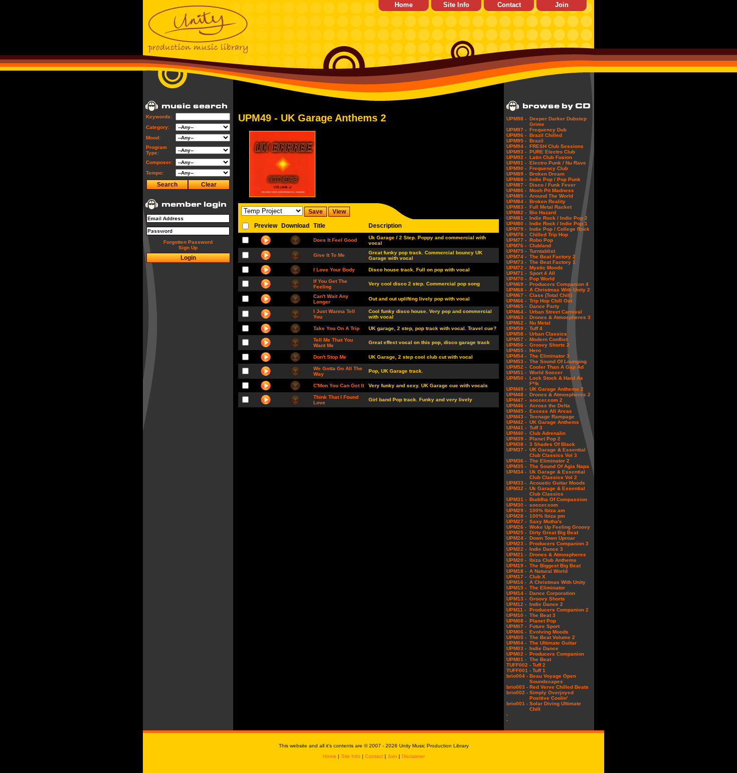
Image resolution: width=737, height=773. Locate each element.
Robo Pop (541, 240)
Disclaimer (413, 756)
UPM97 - (516, 129)
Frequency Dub (548, 129)
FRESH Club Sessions (556, 146)
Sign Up (188, 247)
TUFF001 (517, 670)
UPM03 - (516, 648)
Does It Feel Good (335, 240)
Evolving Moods (549, 632)
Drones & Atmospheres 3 (560, 317)
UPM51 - (516, 372)
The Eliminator (547, 587)
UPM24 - (516, 538)
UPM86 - (516, 190)
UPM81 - (516, 218)
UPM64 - (516, 312)
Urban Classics (548, 334)
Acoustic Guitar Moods (557, 483)
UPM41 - (516, 427)
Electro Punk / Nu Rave (557, 163)
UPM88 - (516, 179)
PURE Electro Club (552, 151)
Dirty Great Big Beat (553, 532)
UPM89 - (516, 174)
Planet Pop (542, 621)
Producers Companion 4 (559, 284)
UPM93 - (516, 151)
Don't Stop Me (329, 357)
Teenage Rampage (552, 416)
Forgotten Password (188, 242)
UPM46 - (516, 405)
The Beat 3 (542, 615)
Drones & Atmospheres (557, 554)
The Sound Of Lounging (558, 361)
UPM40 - (516, 433)
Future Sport (544, 626)
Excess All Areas (550, 411)
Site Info (456, 5)
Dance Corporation (552, 593)
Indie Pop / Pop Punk (555, 179)
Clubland (540, 245)
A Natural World (548, 571)
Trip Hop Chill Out (550, 300)
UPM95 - (516, 140)
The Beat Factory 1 (552, 262)
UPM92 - (516, 157)
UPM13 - (516, 598)
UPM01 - (516, 659)
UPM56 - (516, 345)
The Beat (540, 659)
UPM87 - (516, 185)
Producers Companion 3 (559, 543)
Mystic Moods (546, 267)
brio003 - (517, 687)
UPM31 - (516, 499)
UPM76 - (516, 245)
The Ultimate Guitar (553, 643)
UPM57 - (516, 339)
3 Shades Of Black (552, 444)
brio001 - (517, 703)
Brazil (536, 140)
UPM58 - (516, 334)
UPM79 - (516, 229)
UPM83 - (516, 207)
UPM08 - (516, 621)
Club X (537, 576)
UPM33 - (516, 483)
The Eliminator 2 (549, 460)
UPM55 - (516, 350)
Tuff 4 (535, 328)
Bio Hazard (542, 212)
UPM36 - (516, 460)
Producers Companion (556, 654)
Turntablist (542, 251)
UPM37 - (516, 449)
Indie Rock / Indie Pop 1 (558, 223)
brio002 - (517, 692)
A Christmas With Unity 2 (559, 289)
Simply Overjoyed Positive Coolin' (551, 695)
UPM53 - (516, 361)
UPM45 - (516, 411)
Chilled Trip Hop (548, 234)
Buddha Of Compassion (558, 499)
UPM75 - (516, 251)
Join (562, 5)
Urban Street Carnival (555, 312)
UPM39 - (516, 438)
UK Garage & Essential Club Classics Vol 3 (557, 452)
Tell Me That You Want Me (333, 342)
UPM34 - (516, 472)
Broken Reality (547, 201)
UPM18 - (516, 571)
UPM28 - (516, 516)
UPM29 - (516, 510)
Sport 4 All (542, 273)
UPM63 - (516, 317)
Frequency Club (548, 168)
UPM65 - (516, 306)
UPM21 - (516, 554)
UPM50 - (516, 378)
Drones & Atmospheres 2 (560, 394)
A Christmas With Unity (557, 582)
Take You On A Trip (336, 328)
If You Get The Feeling (330, 283)
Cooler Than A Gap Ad (556, 367)
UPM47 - (516, 400)
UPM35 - (516, 466)
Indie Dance (544, 648)
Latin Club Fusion (550, 157)
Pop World (542, 278)
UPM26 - (516, 527)
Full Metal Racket (550, 207)
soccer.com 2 (546, 400)
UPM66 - (516, 300)
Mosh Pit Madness (551, 190)
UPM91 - (516, 163)
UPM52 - (516, 367)
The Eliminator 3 (549, 356)
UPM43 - (516, 416)
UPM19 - (516, 565)
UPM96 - (516, 135)
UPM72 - (516, 267)
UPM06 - (516, 632)
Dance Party (544, 306)
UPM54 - (516, 356)
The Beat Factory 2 (552, 256)
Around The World (551, 196)
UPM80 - (516, 223)
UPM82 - (516, 212)
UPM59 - (516, 328)
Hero (535, 350)
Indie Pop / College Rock (559, 229)
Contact (509, 5)
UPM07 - (516, 626)
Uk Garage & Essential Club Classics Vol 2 (557, 474)
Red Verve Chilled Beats (559, 687)
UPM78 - (516, 234)
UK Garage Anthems (554, 422)
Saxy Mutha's (545, 521)
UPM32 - (516, 488)
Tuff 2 (538, 665)
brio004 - (517, 676)
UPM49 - (516, 389)
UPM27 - (516, 521)
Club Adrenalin (547, 433)
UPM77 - (516, 240)
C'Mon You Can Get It (338, 385)
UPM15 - (516, 587)
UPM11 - (516, 609)
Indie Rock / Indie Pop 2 (558, 218)
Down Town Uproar (552, 538)
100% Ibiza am (547, 510)
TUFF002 (517, 665)
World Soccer (546, 372)
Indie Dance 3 (546, 549)
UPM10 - (516, 615)
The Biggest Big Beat (555, 565)
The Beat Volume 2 (552, 637)
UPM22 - (516, 549)
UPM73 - (516, 262)
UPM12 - (516, 604)
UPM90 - (516, 168)
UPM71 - (516, 273)
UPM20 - (516, 560)
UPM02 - (516, 654)
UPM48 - (516, 394)
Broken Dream (547, 174)
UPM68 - (516, 289)
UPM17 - (516, 576)
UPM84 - (516, 201)
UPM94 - (516, 146)
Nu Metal (539, 323)
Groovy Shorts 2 (549, 345)
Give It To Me (329, 255)
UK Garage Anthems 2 (556, 389)
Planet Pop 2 (545, 438)
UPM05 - (516, 637)
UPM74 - (516, 256)
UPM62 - (516, 323)
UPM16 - (516, 582)
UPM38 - (516, 444)
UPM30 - (516, 505)
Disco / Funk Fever (552, 185)
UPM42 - (516, 422)
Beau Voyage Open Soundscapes (552, 678)
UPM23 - (516, 543)
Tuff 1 (538, 670)
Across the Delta (549, 405)
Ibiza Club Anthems (553, 560)
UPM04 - (516, 643)
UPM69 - (516, 284)
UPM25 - (516, 532)
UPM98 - (516, 118)
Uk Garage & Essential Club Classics (557, 491)
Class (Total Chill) (550, 295)
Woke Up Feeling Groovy (559, 527)
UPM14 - (516, 593)
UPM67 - (516, 295)
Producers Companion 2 (559, 609)
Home (404, 5)
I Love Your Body (334, 269)
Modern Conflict (548, 339)
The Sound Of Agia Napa (559, 466)
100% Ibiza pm (547, 516)
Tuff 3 (535, 427)
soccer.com (543, 505)
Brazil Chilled (545, 135)
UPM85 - (516, 196)
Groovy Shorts (547, 598)
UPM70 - (516, 278)
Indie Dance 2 (546, 604)
